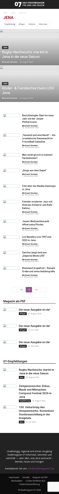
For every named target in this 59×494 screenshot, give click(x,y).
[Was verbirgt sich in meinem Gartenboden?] (11, 159)
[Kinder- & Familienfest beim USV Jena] (29, 91)
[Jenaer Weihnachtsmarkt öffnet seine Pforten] (11, 225)
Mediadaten (16, 480)
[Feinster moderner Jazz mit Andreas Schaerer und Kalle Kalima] (11, 205)
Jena (13, 12)
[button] (2, 4)
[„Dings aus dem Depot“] (11, 174)
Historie (32, 24)
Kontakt (26, 477)
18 (21, 289)
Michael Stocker (10, 62)
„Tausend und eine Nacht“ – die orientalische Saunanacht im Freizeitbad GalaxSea (38, 138)
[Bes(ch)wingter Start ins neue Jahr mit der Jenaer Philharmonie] (11, 119)
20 (36, 289)
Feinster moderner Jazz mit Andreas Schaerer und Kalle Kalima (37, 204)
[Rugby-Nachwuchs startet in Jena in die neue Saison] (29, 54)
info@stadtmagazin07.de (41, 468)
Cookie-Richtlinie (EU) (35, 480)
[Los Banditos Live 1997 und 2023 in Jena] (11, 241)
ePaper (22, 24)
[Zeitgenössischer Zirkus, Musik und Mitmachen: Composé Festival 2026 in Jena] (9, 390)
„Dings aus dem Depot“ (34, 170)
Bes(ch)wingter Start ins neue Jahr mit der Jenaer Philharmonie (38, 118)
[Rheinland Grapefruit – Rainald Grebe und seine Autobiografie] (11, 272)
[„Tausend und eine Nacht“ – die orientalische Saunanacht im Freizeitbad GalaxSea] (11, 139)
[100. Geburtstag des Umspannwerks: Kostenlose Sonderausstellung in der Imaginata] (9, 411)
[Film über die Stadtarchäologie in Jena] (11, 190)
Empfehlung (10, 24)
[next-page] (43, 289)
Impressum (14, 477)
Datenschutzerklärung (29, 484)
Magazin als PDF (40, 477)
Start (5, 12)
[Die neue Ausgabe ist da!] (9, 314)
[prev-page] (14, 289)
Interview (43, 24)
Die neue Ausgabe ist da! (34, 309)
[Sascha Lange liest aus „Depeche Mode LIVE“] (11, 256)
